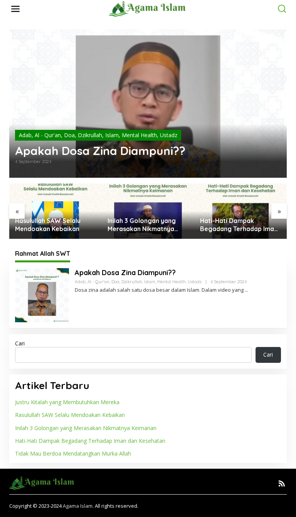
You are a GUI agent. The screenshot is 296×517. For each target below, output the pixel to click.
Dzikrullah (90, 135)
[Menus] (15, 9)
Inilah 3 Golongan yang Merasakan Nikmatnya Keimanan (142, 225)
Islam (112, 135)
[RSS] (282, 483)
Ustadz (168, 135)
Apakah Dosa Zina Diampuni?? (100, 151)
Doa (69, 135)
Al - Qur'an (48, 135)
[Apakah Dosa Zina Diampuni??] (246, 290)
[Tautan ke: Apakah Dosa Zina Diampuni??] (148, 103)
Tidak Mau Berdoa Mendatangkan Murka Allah (73, 453)
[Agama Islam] (149, 8)
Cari (20, 343)
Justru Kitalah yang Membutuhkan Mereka (67, 402)
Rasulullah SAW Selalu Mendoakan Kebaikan (48, 225)
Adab (25, 135)
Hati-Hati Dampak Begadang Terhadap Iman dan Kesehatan (239, 225)
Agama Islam (77, 505)
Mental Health (139, 135)
